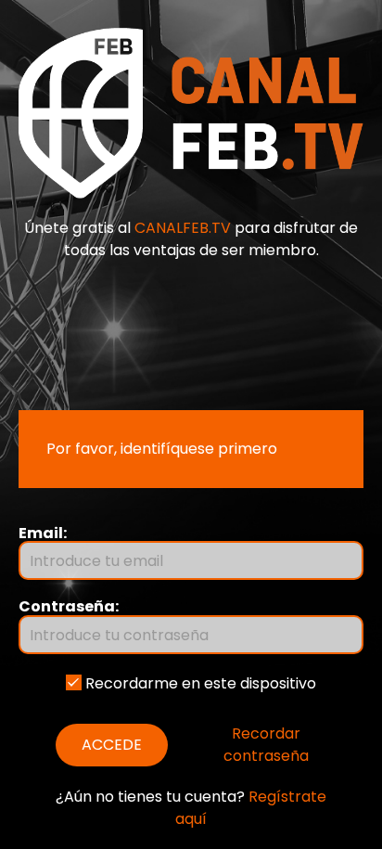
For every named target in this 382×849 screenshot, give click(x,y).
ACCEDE (112, 744)
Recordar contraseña (266, 744)
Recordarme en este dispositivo (199, 683)
